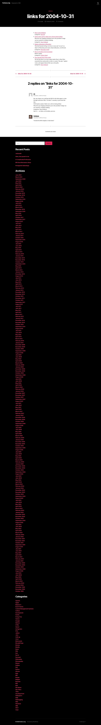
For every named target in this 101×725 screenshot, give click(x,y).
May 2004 (18, 480)
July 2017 (18, 223)
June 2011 (18, 308)
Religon (17, 679)
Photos (17, 663)
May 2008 (18, 383)
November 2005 (20, 443)
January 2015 (19, 256)
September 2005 (20, 448)
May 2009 (18, 359)
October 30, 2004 (50, 21)
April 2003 (18, 506)
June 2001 (18, 551)
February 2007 (19, 413)
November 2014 (20, 260)
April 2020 (18, 185)
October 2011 (19, 300)
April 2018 (18, 215)
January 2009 (19, 367)
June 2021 (18, 175)
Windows (18, 703)
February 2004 (19, 486)
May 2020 (18, 183)
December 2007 (20, 393)
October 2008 (19, 373)
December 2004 (20, 466)
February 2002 (19, 534)
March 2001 (18, 557)
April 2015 (18, 250)
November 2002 (20, 516)
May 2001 (18, 553)
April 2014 (18, 268)
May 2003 (18, 504)
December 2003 (20, 490)
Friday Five (18, 617)
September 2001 (20, 545)
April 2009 (18, 361)
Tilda (16, 691)
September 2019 (20, 199)
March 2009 (19, 363)
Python (17, 669)
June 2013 (18, 280)
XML (16, 705)
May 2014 (18, 266)
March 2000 (19, 581)
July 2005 (18, 452)
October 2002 (19, 518)
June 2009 (18, 357)
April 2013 (18, 284)
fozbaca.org (6, 3)
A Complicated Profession (23, 159)
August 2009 (19, 353)
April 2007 (18, 409)
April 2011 (18, 312)
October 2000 (19, 567)
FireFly (17, 615)
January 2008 (19, 391)
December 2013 (20, 274)
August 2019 (19, 201)
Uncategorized (19, 693)
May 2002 (18, 528)
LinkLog (50, 11)
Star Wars (18, 689)
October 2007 (19, 397)
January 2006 (19, 439)
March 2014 (18, 270)
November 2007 (20, 395)
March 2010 (18, 338)
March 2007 (18, 411)
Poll (16, 667)
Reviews (17, 681)
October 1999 (19, 591)
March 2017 (18, 231)
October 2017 (19, 217)
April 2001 (18, 555)
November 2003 (20, 492)
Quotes (17, 671)
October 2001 (19, 542)
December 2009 (20, 344)
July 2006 (18, 427)
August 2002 (19, 522)
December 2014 (20, 258)
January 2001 (19, 561)
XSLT (17, 707)
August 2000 (19, 571)
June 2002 (18, 526)
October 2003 (19, 494)
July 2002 (18, 524)
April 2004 (18, 482)
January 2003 (19, 512)
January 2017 (19, 235)
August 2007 (19, 401)
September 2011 (20, 302)
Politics (46, 42)
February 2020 (19, 189)
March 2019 (18, 207)
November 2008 (20, 371)
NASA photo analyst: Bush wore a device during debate (48, 36)
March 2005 (18, 460)
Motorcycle (18, 641)
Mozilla (17, 647)
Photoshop (43, 49)
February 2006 (19, 437)
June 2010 (18, 332)
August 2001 (19, 546)
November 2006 (20, 419)
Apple (17, 602)
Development (19, 613)
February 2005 (19, 462)
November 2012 (20, 294)
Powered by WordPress (32, 721)
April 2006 (18, 433)
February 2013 (19, 288)
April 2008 (18, 385)
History (17, 623)
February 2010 (19, 340)
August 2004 (19, 474)
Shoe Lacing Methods (40, 32)
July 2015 (18, 243)
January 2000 (19, 585)
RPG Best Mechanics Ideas (23, 162)
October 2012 (19, 296)
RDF (16, 675)
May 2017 (18, 227)
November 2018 (20, 209)
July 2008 (18, 379)
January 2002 (19, 536)
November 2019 (20, 195)
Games (17, 619)
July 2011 (18, 306)
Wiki (16, 701)
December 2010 (20, 320)
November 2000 (20, 565)
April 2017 (18, 229)
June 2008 (18, 381)
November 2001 (20, 540)
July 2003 (18, 500)
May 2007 (18, 407)
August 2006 (19, 425)
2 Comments (60, 21)
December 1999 (20, 587)
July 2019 (18, 203)
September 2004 (20, 472)
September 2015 (20, 239)
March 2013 (18, 286)
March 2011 (18, 314)
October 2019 (19, 197)
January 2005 (19, 464)
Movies (17, 645)
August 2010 (19, 328)
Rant (46, 55)
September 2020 (20, 179)
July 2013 (18, 278)
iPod (47, 49)
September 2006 (20, 423)
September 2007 (20, 399)
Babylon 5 (18, 604)
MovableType (19, 643)
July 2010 (18, 330)
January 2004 (19, 488)
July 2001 (18, 549)
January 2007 (19, 415)
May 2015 (18, 247)
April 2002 (18, 530)
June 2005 (18, 454)
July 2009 (18, 355)
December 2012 (20, 292)
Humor (17, 627)
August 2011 (19, 304)
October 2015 (19, 237)
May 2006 (18, 431)
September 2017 (20, 219)
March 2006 (19, 435)
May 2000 (18, 577)
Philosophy (18, 659)
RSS (16, 685)
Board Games (19, 606)
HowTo (42, 34)
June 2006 (18, 429)
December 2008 (20, 369)
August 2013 (19, 276)
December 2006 (20, 417)
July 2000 (18, 573)
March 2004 (19, 484)
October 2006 (19, 421)
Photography (19, 661)
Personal (18, 657)
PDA (16, 651)
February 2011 (19, 316)
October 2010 (19, 324)
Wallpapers (18, 695)
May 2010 (18, 334)
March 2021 (18, 177)
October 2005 (19, 445)
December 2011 (20, 298)
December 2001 (20, 538)
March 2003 (18, 508)
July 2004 (18, 476)
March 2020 (18, 187)
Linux (17, 639)
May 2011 (18, 310)
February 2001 (19, 559)
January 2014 (19, 272)
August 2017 (19, 221)
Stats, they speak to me (22, 156)
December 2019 (20, 193)
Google (17, 621)
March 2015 (18, 252)
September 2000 (20, 569)
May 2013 (18, 282)
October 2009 (19, 348)
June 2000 (18, 575)
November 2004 (20, 468)
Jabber (17, 633)
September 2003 (20, 496)
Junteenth (18, 153)
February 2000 (19, 583)
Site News (18, 687)
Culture (17, 611)
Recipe (17, 677)
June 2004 (18, 478)
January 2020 (19, 191)
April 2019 (18, 205)
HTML (17, 625)
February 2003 (19, 510)
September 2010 (20, 326)
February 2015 (19, 254)
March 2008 (19, 387)
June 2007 (18, 405)
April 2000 (18, 579)
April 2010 (18, 336)
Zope (16, 710)
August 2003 (19, 498)
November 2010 (20, 322)
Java (16, 635)
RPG (16, 683)
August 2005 (19, 450)
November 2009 (20, 347)
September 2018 (20, 211)
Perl (16, 653)
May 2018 (18, 213)
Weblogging (19, 699)
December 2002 (20, 514)
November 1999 (20, 589)
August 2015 (19, 241)
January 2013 (19, 290)
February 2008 (19, 389)
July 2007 (18, 403)
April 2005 (18, 458)
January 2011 (19, 318)
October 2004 (19, 470)
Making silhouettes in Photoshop (43, 44)
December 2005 (20, 441)
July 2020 (18, 181)
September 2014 (20, 264)
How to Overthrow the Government (43, 52)
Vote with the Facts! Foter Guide (43, 57)
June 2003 (18, 502)
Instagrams (18, 629)
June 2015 (18, 245)
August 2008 (19, 377)
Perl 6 (17, 655)
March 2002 (18, 532)
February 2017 (19, 233)
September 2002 (20, 520)
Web (16, 697)
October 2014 (19, 262)
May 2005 (18, 456)
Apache (17, 600)
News (42, 42)
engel (42, 21)
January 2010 (19, 342)
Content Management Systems (24, 609)
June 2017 (18, 225)
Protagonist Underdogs (22, 165)
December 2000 (20, 563)
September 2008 (20, 375)
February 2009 (19, 365)
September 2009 (20, 351)
